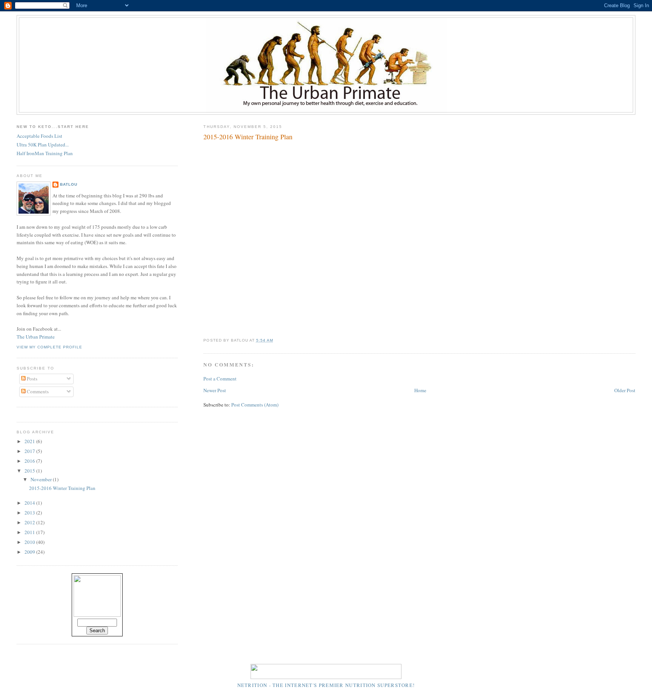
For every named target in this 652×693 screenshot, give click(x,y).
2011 (30, 532)
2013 (30, 512)
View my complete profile (49, 347)
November (42, 479)
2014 (30, 502)
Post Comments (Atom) (254, 404)
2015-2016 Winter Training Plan (247, 136)
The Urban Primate (36, 336)
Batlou (68, 184)
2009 (30, 551)
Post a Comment (220, 378)
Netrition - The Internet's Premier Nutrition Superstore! (326, 685)
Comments (37, 391)
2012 (30, 522)
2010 (30, 542)
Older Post (624, 390)
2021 (30, 441)
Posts (31, 378)
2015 (30, 470)
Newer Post (214, 390)
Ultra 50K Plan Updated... (43, 144)
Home (420, 390)
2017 (30, 451)
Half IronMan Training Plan (45, 153)
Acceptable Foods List (39, 135)
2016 (30, 460)
